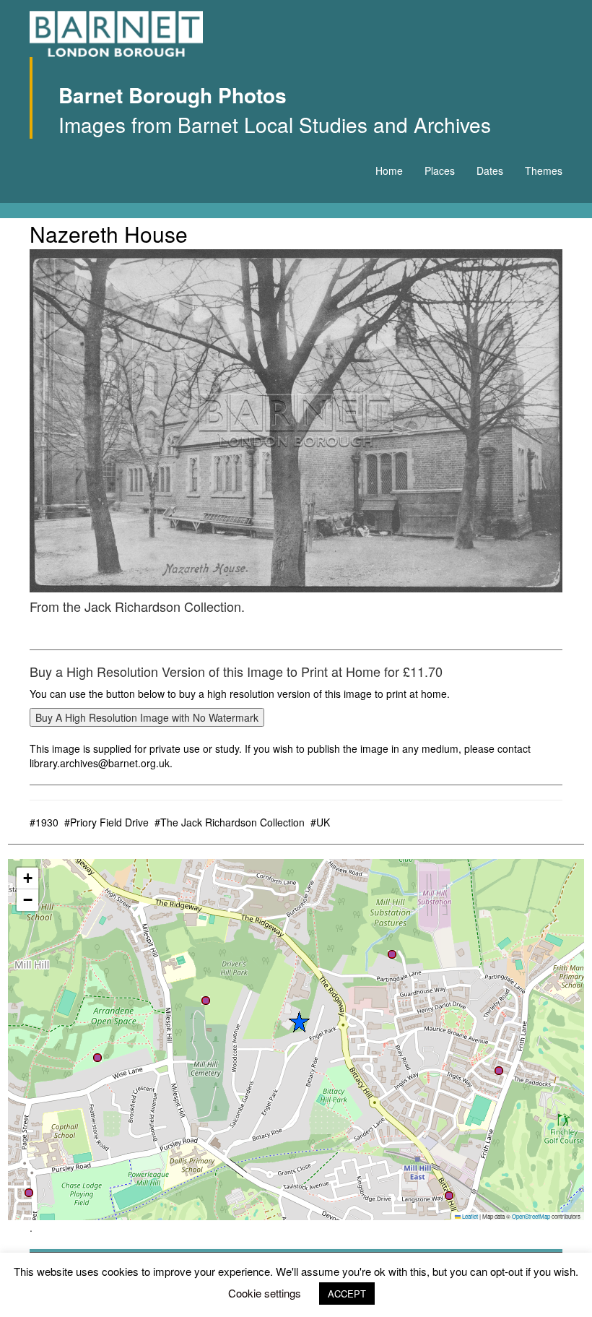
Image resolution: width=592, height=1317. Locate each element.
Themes (543, 170)
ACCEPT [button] (347, 1293)
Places (440, 170)
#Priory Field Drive (106, 822)
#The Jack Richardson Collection (229, 822)
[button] (449, 1195)
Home (389, 170)
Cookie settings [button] (264, 1292)
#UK (320, 822)
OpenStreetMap (531, 1216)
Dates (489, 170)
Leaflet (469, 1216)
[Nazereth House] (296, 420)
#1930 (44, 822)
